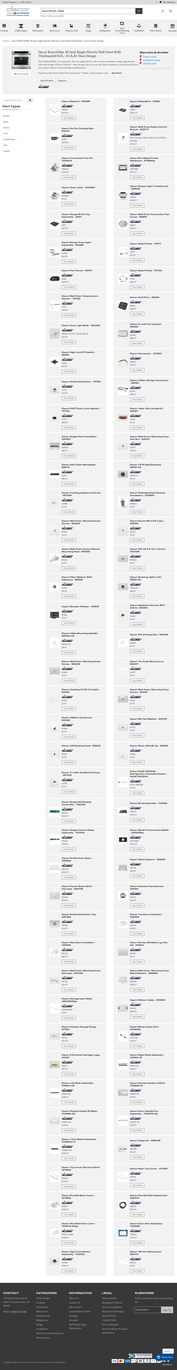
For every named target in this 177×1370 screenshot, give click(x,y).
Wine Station (156, 30)
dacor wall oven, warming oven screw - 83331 (149, 690)
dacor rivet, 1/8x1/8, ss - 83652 (149, 746)
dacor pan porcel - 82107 (77, 270)
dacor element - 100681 (76, 101)
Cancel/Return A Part (80, 1311)
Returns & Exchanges (113, 1311)
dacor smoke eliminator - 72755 (81, 381)
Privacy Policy (109, 1298)
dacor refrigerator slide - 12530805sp (77, 999)
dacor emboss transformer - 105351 (147, 887)
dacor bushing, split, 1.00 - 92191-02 (146, 578)
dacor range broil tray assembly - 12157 (76, 215)
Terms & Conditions (112, 1307)
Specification (46, 80)
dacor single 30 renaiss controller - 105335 (76, 803)
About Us (74, 1298)
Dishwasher (37, 30)
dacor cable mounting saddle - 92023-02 (80, 634)
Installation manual (151, 60)
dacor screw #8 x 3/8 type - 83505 (147, 522)
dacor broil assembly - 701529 (148, 803)
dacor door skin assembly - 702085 (147, 1224)
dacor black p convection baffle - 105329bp (149, 831)
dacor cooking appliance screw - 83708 (81, 494)
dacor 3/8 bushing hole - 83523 (81, 746)
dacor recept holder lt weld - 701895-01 (148, 1084)
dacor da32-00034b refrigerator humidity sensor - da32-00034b (149, 774)
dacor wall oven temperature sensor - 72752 (80, 297)
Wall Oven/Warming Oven (122, 30)
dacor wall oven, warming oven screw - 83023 (81, 522)
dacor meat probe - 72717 (145, 243)
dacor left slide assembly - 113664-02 (78, 1084)
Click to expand (22, 74)
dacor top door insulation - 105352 (146, 915)
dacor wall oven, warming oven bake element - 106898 (149, 971)
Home (6, 41)
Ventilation (139, 30)
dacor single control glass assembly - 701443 (78, 831)
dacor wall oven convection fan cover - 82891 (149, 215)
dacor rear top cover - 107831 (149, 1168)
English (167, 1351)
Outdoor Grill (71, 30)
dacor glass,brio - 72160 (145, 101)
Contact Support (9, 2)
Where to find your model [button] (52, 16)
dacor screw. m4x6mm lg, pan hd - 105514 (149, 943)
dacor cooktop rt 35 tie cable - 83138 (81, 690)
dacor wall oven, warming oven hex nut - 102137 (149, 437)
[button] (167, 1364)
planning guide (149, 63)
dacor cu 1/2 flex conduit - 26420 (146, 325)
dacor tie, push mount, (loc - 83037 (147, 662)
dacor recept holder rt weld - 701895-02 (80, 1112)
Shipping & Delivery (112, 1302)
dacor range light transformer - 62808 (149, 187)
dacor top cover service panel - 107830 (81, 1168)
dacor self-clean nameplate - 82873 (79, 465)
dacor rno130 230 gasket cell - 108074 (149, 1196)
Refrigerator (105, 30)
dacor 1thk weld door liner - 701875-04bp (79, 1224)
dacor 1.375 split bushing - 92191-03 (146, 465)
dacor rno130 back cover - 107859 (78, 1196)
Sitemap (73, 1315)
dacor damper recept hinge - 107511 (79, 1028)
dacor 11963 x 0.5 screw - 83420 (77, 718)
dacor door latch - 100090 (78, 187)
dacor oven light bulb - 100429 (81, 325)
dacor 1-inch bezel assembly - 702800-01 (79, 1140)
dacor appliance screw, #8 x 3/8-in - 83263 (147, 606)
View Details (69, 118)
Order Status (25, 2)
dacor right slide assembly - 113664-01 (147, 1056)
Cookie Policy (109, 1320)
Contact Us (74, 1302)
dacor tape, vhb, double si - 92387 (147, 409)
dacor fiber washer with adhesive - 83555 (77, 578)
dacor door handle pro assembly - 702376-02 (144, 1112)
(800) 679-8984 (19, 1311)
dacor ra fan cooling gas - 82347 (78, 129)
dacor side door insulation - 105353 (78, 943)
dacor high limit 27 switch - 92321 (78, 353)
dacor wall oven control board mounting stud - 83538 (81, 550)
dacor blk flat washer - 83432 (148, 719)
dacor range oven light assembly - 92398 (76, 243)
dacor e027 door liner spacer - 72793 (81, 409)
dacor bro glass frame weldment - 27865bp (144, 159)
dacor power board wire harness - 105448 (77, 887)
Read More (117, 73)
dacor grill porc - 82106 (144, 297)
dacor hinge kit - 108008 (145, 1140)
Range (88, 30)
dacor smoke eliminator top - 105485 (79, 915)
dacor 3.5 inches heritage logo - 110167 (81, 1056)
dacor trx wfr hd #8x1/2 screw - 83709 (81, 773)
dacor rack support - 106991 (147, 859)
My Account (75, 1307)
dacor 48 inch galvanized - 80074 (146, 1252)
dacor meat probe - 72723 (146, 270)
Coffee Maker (21, 30)
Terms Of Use (109, 1315)
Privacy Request (110, 1324)
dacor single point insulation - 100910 (80, 437)
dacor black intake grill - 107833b (145, 1028)
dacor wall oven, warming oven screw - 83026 (81, 662)
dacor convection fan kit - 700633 (78, 159)
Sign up (167, 1310)
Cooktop (40, 1302)
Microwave (54, 30)
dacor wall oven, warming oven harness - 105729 (81, 971)
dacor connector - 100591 (146, 353)
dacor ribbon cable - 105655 (147, 1000)
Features (62, 80)
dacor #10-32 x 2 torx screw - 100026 (148, 550)
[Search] (138, 11)
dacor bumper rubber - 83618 (80, 606)
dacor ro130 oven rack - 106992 (77, 859)
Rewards (73, 1320)
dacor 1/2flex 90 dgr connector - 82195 (149, 381)
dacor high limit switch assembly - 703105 (76, 1252)
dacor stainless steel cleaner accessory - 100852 (148, 494)
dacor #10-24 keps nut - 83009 (149, 634)
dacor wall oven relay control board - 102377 (148, 128)
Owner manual (150, 56)
